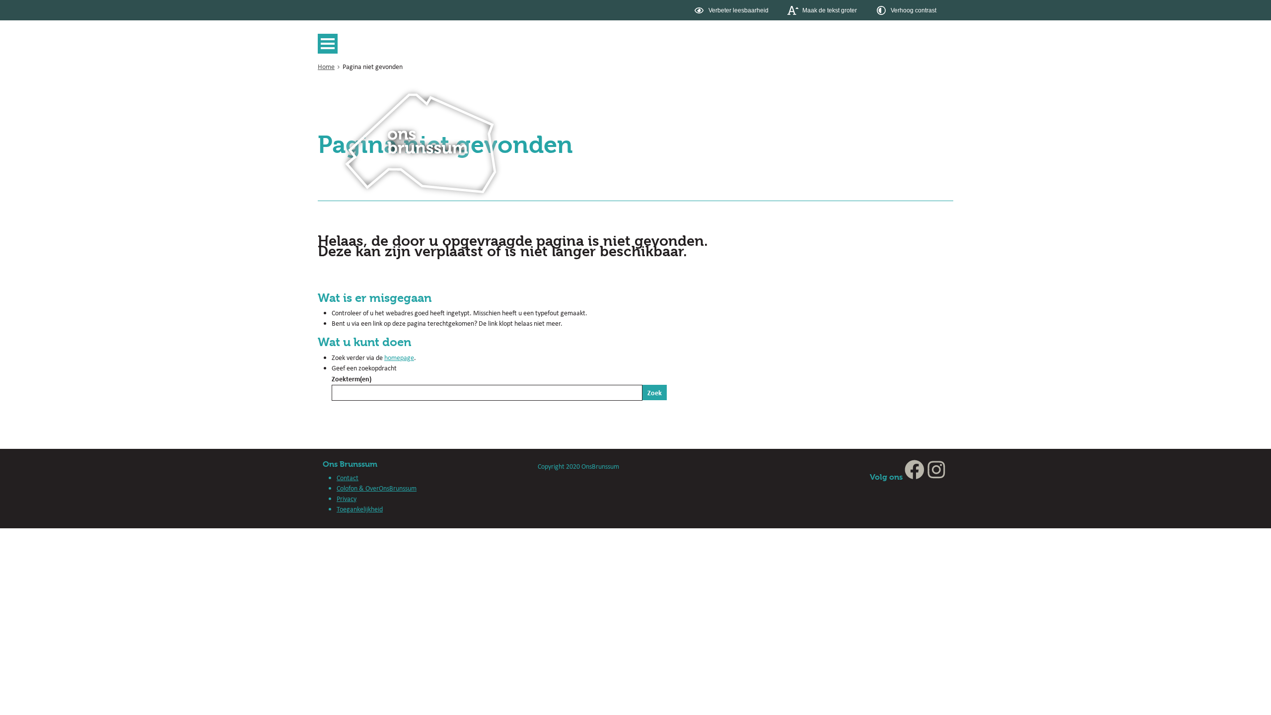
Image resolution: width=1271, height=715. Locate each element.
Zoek (654, 392)
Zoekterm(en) (351, 378)
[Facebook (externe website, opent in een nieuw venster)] (914, 477)
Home (326, 66)
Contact (347, 477)
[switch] (733, 10)
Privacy (346, 498)
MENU (330, 44)
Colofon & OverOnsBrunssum (377, 488)
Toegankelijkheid (360, 508)
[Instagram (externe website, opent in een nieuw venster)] (936, 477)
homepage (399, 357)
